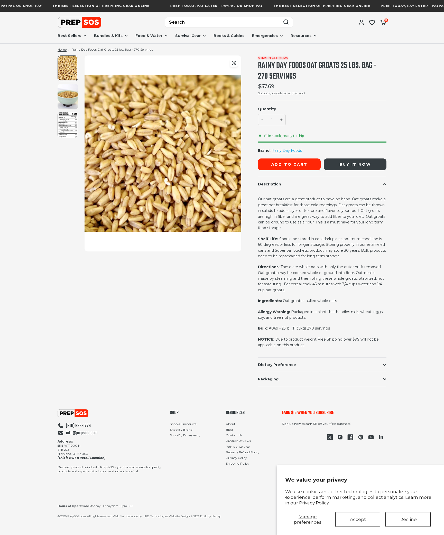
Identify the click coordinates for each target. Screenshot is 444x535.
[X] (330, 437)
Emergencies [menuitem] (265, 35)
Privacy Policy (236, 458)
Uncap (216, 516)
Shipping (265, 93)
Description (269, 184)
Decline (408, 519)
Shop (174, 413)
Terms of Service (237, 446)
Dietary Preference (277, 364)
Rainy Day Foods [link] (287, 150)
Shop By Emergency (185, 435)
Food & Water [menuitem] (148, 35)
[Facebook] (350, 437)
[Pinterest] (361, 437)
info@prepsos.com (82, 433)
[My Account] (361, 22)
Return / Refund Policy (243, 452)
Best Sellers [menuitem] (69, 35)
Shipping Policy (237, 463)
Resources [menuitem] (301, 35)
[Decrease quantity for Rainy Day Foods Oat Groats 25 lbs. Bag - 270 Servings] (262, 119)
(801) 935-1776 (78, 426)
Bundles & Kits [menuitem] (108, 35)
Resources (235, 413)
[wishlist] (372, 22)
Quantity (267, 109)
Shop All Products (183, 424)
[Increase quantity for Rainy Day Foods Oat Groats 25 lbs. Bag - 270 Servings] (281, 119)
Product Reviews (238, 441)
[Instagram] (340, 437)
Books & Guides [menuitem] (229, 35)
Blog (229, 429)
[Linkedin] (381, 437)
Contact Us (234, 435)
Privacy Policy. (314, 502)
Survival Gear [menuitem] (188, 35)
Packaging (268, 379)
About (230, 424)
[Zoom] (234, 63)
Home (62, 49)
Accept (358, 519)
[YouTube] (371, 437)
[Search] (286, 22)
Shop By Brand (181, 429)
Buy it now (355, 164)
